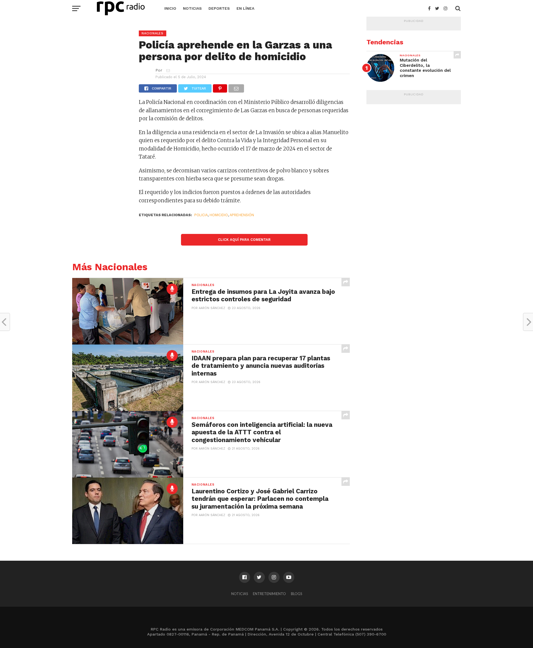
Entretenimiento (269, 593)
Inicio (170, 8)
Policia (201, 215)
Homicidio (219, 215)
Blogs (296, 593)
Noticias (192, 8)
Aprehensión (242, 215)
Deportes (219, 8)
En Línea (245, 8)
